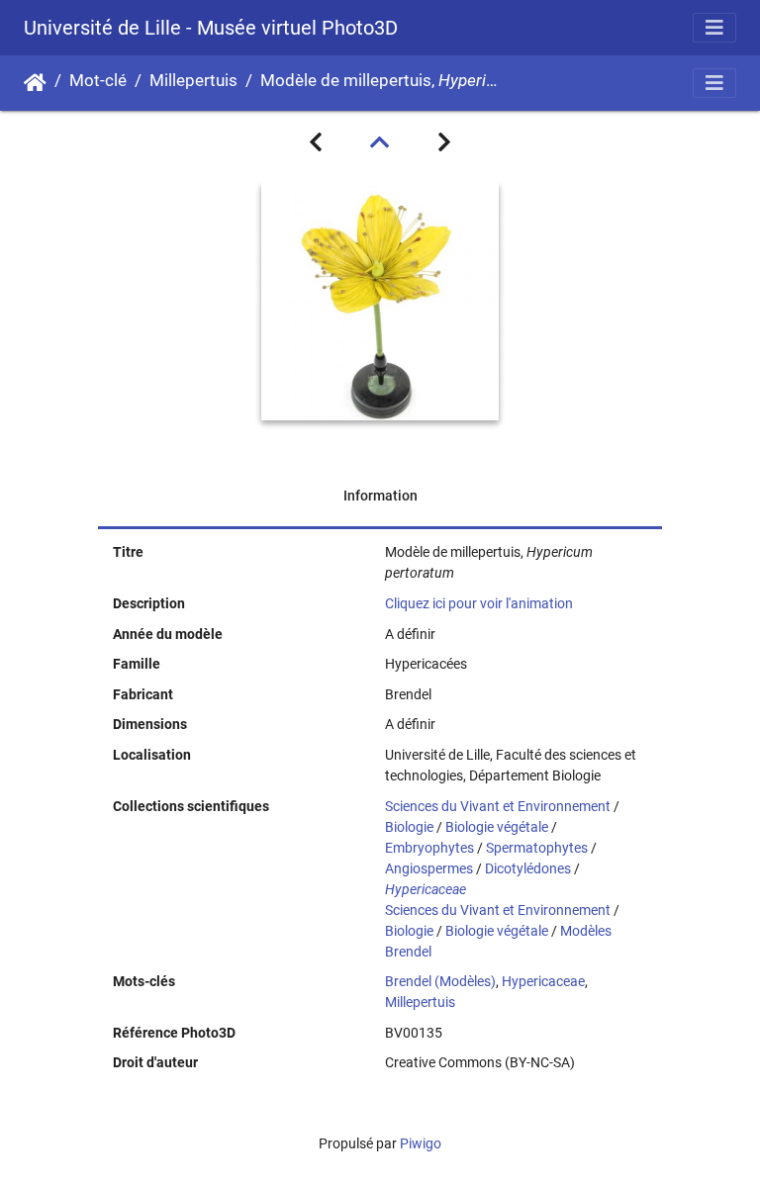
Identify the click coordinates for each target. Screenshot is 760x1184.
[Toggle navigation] (714, 28)
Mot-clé (98, 80)
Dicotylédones (528, 868)
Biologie (409, 827)
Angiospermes (429, 868)
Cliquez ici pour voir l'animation (479, 603)
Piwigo (420, 1143)
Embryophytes (429, 848)
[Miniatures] (380, 142)
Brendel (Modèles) (440, 981)
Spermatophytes (537, 848)
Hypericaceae (543, 981)
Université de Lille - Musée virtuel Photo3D (211, 28)
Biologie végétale (496, 827)
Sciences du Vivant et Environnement (498, 806)
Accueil (35, 83)
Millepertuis (193, 80)
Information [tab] (380, 495)
